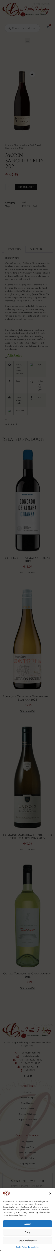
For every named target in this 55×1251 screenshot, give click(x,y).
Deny (27, 1232)
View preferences (28, 1240)
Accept (27, 1224)
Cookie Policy (21, 1247)
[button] (50, 1193)
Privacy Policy (33, 1247)
